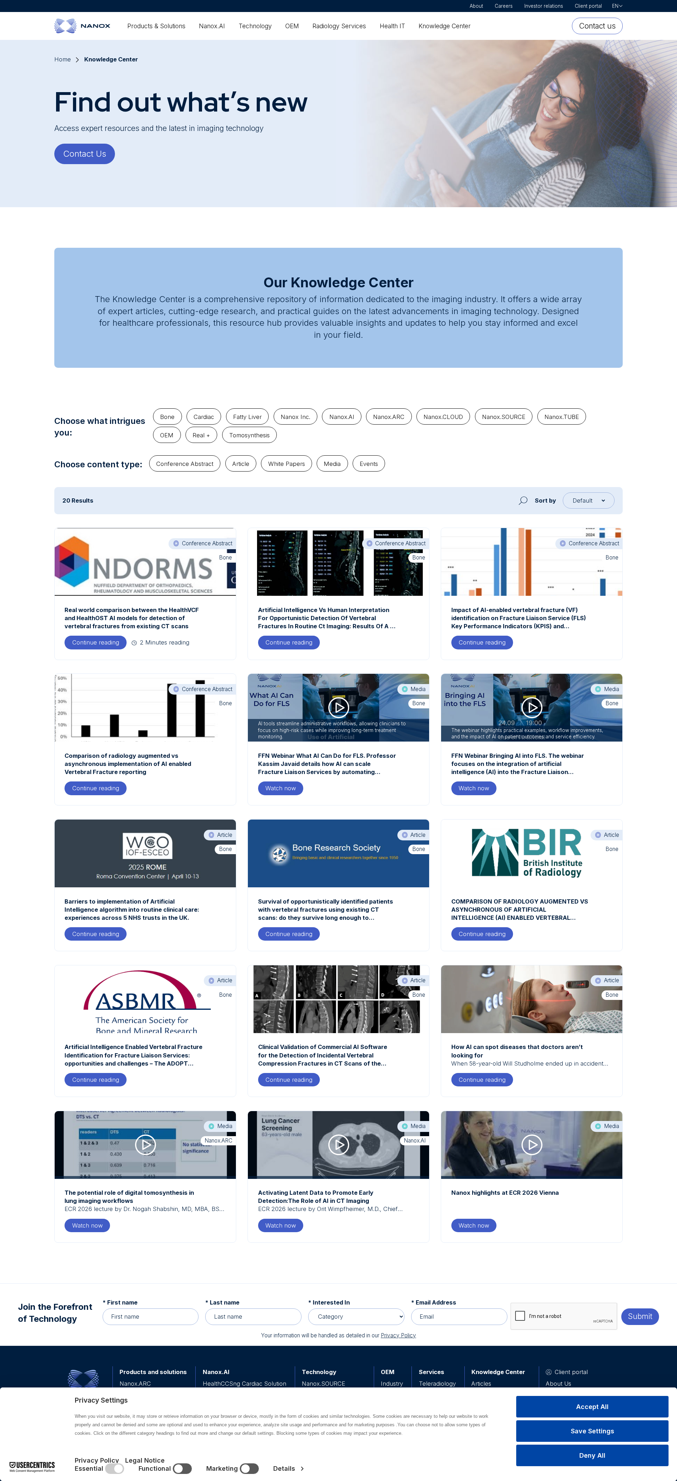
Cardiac (204, 416)
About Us (558, 1383)
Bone (167, 416)
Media (332, 463)
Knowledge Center (445, 26)
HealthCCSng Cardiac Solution (244, 1383)
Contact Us (84, 154)
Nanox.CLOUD (443, 416)
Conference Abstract (184, 463)
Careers (504, 6)
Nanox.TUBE (561, 416)
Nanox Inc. (295, 416)
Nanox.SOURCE (503, 416)
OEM (292, 26)
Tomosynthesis (249, 435)
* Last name (222, 1302)
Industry (392, 1383)
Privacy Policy (398, 1335)
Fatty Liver (247, 416)
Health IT (392, 26)
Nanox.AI (212, 26)
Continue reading (99, 642)
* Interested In (329, 1302)
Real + (201, 435)
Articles (481, 1383)
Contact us (597, 26)
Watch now (281, 788)
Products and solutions (153, 1371)
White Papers (286, 463)
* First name (120, 1302)
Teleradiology (437, 1383)
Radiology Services (339, 26)
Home (62, 59)
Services (431, 1371)
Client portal (588, 6)
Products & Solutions (156, 26)
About (476, 6)
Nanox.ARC (388, 416)
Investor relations (543, 6)
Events (369, 463)
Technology (255, 26)
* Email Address (433, 1302)
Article (240, 463)
